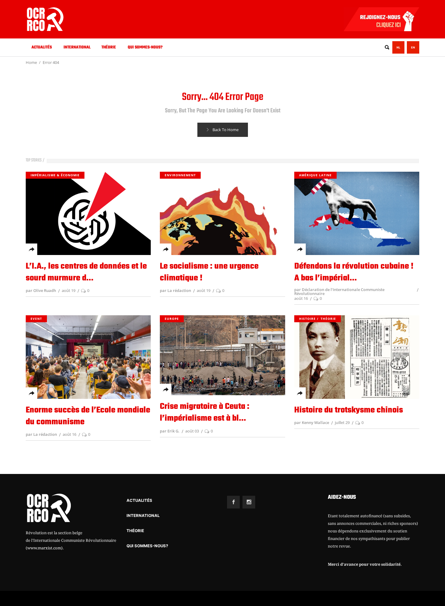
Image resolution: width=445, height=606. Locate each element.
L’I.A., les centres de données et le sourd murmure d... (86, 272)
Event (36, 318)
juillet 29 (342, 422)
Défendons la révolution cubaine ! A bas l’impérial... (354, 272)
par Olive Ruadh (41, 290)
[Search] (387, 47)
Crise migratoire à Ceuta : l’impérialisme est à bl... (204, 412)
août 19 (68, 290)
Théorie (328, 318)
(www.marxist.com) (44, 548)
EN (413, 47)
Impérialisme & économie (55, 175)
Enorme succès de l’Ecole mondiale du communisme (88, 416)
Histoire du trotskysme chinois (348, 410)
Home (31, 62)
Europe (172, 318)
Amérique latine (315, 175)
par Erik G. (170, 431)
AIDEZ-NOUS (342, 497)
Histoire (307, 318)
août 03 (192, 431)
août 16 (301, 298)
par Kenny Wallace (311, 422)
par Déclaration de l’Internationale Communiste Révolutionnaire (339, 291)
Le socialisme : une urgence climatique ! (209, 272)
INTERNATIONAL (143, 515)
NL (398, 47)
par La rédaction (175, 290)
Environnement (180, 175)
